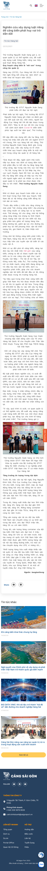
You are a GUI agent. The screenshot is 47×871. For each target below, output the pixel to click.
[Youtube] (25, 784)
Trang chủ (4, 17)
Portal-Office (8, 843)
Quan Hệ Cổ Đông (10, 847)
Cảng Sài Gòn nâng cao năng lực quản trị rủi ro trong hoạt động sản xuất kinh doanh (23, 743)
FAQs (27, 847)
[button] (13, 585)
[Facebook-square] (20, 784)
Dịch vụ (6, 834)
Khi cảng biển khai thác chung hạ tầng (19, 632)
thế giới (27, 251)
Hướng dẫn (29, 829)
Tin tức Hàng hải (16, 17)
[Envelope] (14, 784)
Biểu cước (29, 834)
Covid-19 (28, 127)
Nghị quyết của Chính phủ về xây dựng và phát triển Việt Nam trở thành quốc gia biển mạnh (23, 668)
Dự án (5, 838)
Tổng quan (7, 829)
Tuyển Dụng (29, 843)
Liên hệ (27, 838)
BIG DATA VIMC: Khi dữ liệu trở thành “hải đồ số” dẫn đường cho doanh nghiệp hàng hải (22, 705)
